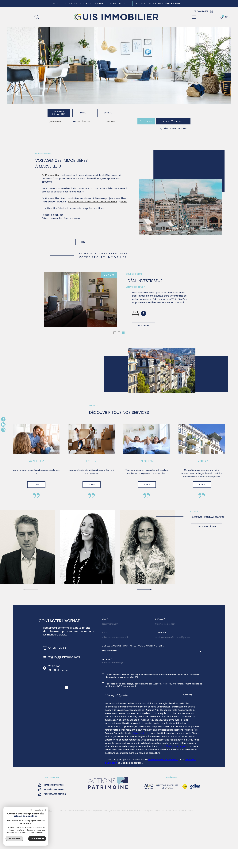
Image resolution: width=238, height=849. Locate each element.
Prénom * (160, 645)
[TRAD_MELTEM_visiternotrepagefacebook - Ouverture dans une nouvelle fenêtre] (3, 419)
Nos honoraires (119, 837)
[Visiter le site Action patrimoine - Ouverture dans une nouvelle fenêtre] (108, 817)
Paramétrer (14, 838)
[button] (114, 359)
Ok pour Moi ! (37, 838)
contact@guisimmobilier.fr (65, 683)
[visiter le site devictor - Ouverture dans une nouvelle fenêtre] (167, 813)
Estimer (108, 112)
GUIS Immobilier (50, 175)
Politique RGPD (179, 837)
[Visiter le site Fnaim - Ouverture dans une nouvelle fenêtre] (184, 813)
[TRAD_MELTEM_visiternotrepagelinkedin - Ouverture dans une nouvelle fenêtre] (3, 424)
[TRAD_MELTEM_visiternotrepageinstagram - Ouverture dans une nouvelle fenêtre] (3, 430)
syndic (124, 201)
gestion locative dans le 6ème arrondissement (92, 201)
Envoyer (187, 721)
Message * (107, 685)
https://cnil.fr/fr (140, 759)
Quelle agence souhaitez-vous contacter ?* (134, 672)
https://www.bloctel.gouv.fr (174, 772)
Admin (168, 837)
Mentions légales (146, 837)
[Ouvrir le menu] (194, 17)
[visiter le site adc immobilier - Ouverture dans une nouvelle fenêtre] (149, 813)
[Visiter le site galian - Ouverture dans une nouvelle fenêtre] (195, 812)
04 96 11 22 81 (56, 674)
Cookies (190, 837)
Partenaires (159, 837)
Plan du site (132, 837)
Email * (105, 659)
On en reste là (36, 810)
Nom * (105, 645)
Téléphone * (161, 659)
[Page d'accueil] (116, 17)
